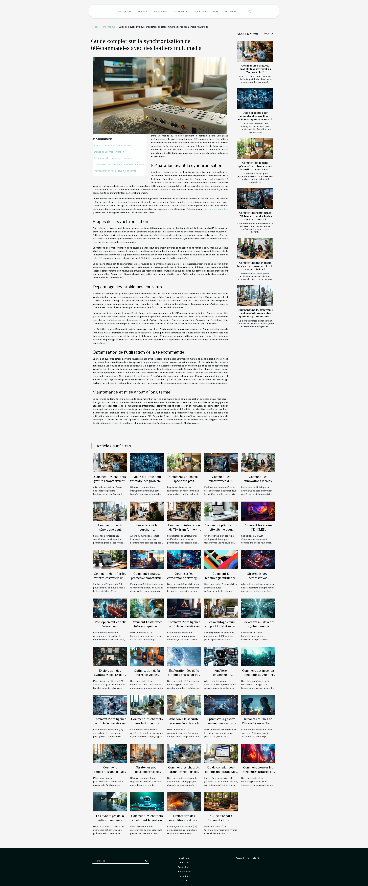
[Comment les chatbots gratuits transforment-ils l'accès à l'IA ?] (255, 51)
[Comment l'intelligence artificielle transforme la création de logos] (184, 607)
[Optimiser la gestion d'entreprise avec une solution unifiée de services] (221, 704)
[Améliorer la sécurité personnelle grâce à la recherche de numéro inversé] (184, 704)
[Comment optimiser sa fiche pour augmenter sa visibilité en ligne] (258, 656)
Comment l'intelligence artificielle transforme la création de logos (184, 626)
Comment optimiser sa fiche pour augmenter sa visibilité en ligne (258, 675)
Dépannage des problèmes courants (113, 158)
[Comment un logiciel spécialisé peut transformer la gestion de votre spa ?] (255, 148)
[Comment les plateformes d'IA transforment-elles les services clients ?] (255, 198)
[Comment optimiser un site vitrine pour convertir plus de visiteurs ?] (221, 510)
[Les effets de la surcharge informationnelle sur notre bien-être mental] (147, 510)
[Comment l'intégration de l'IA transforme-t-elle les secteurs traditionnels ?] (184, 510)
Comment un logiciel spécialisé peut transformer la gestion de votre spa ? (255, 166)
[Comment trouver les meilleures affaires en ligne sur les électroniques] (258, 753)
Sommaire (104, 139)
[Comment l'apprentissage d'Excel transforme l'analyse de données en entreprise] (110, 753)
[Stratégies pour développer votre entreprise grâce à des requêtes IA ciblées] (147, 753)
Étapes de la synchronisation (109, 151)
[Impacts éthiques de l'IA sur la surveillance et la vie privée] (258, 704)
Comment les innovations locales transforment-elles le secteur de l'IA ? (255, 266)
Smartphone (124, 11)
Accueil (94, 26)
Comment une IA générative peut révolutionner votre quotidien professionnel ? (255, 313)
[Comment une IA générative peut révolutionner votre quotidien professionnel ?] (255, 295)
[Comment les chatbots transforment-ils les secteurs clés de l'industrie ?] (184, 753)
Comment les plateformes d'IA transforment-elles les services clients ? (255, 216)
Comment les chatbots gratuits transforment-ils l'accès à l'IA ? (255, 69)
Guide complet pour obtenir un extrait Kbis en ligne (221, 771)
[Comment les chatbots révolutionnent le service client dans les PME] (147, 704)
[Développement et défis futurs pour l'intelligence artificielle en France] (110, 607)
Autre (215, 11)
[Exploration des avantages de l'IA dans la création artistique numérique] (110, 656)
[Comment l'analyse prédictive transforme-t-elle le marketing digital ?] (147, 559)
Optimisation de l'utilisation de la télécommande (119, 164)
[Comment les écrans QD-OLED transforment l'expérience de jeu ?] (258, 510)
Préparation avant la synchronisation (113, 145)
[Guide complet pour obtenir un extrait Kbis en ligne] (221, 753)
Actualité (142, 11)
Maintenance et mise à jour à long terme (115, 170)
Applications (160, 11)
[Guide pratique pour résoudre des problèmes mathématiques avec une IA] (255, 98)
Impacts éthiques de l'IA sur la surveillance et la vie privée (258, 723)
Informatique (180, 11)
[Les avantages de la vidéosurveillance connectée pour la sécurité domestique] (110, 801)
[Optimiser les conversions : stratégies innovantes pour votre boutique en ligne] (184, 559)
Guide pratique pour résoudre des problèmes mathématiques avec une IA (255, 116)
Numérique (200, 11)
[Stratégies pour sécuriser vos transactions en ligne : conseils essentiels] (258, 559)
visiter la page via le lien (215, 208)
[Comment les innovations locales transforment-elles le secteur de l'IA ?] (255, 248)
